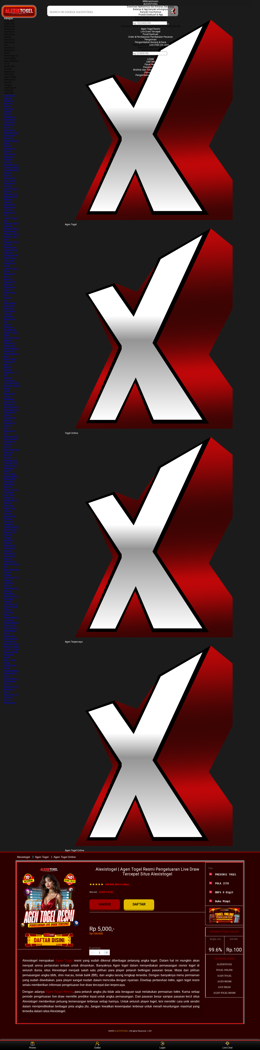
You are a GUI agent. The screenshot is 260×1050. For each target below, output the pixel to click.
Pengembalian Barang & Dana (150, 42)
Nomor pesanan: (150, 50)
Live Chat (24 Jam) (159, 45)
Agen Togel (64, 960)
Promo (32, 1047)
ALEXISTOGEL (150, 4)
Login (162, 1047)
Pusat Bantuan (150, 34)
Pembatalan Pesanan (161, 37)
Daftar (97, 1047)
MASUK (105, 904)
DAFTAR (150, 61)
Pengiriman (151, 39)
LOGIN (150, 59)
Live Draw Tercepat (150, 31)
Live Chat (227, 1047)
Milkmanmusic (150, 1)
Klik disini (162, 56)
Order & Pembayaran (139, 37)
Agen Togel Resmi (150, 29)
